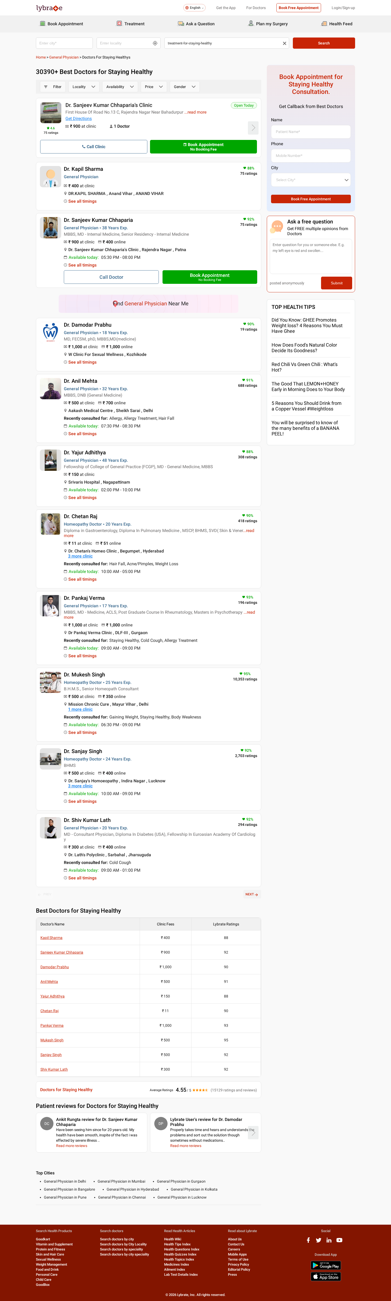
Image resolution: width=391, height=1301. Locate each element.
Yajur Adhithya (52, 996)
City (274, 167)
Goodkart (43, 1239)
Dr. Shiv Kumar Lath (87, 820)
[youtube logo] (339, 1242)
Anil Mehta (49, 981)
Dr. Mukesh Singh (84, 674)
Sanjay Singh (51, 1055)
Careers (234, 1249)
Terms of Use (238, 1259)
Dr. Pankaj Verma (84, 598)
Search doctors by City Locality (123, 1244)
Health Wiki (172, 1239)
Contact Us (236, 1244)
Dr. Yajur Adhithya (85, 452)
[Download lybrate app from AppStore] (325, 1280)
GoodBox (43, 1285)
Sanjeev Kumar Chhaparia (61, 952)
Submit (337, 283)
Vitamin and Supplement (54, 1244)
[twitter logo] (318, 1242)
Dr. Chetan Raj (80, 516)
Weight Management (51, 1264)
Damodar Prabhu (54, 967)
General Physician (64, 57)
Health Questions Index (181, 1249)
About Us (235, 1239)
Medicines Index (176, 1264)
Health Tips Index (177, 1244)
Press (232, 1275)
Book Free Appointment (299, 8)
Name (276, 119)
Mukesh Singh (52, 1040)
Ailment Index (174, 1269)
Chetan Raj (49, 1011)
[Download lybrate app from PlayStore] (325, 1269)
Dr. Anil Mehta (80, 381)
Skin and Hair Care (50, 1254)
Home (41, 57)
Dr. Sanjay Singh (83, 751)
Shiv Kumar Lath (54, 1069)
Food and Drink (47, 1269)
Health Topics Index (179, 1259)
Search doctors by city (117, 1239)
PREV (47, 894)
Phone (277, 143)
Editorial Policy (239, 1269)
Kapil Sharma (51, 938)
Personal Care (46, 1275)
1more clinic (80, 709)
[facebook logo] (308, 1242)
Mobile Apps (237, 1254)
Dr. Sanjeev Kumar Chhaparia (98, 220)
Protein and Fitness (50, 1249)
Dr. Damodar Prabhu (87, 325)
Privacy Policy (238, 1264)
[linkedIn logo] (329, 1242)
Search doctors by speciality (121, 1249)
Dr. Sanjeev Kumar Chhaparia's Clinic (108, 105)
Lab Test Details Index (181, 1275)
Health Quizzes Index (180, 1254)
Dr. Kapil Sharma (83, 169)
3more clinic (80, 556)
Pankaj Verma (52, 1025)
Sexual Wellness (48, 1259)
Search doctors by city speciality (124, 1254)
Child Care (43, 1280)
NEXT (250, 894)
